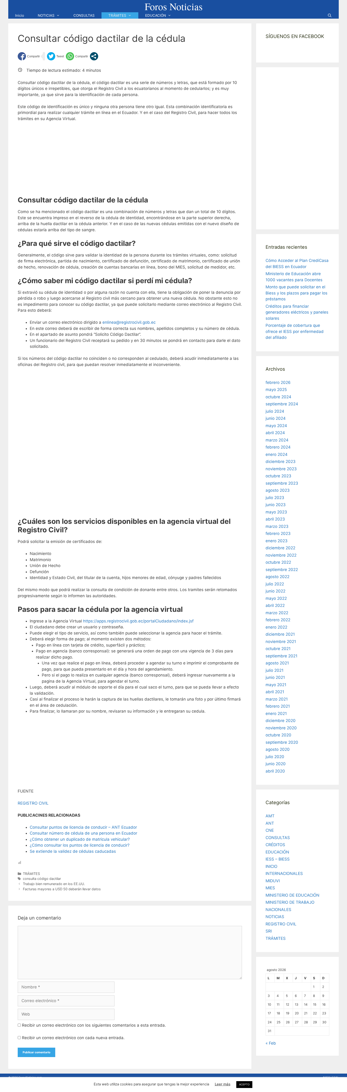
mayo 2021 (276, 684)
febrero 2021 (278, 706)
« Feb (271, 1043)
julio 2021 (275, 670)
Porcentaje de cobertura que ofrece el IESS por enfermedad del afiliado (295, 331)
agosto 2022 (277, 576)
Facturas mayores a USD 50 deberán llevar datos (62, 889)
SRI (269, 931)
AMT (270, 816)
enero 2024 (277, 454)
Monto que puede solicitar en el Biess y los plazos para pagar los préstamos (296, 293)
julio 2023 (275, 497)
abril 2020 (275, 771)
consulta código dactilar (42, 879)
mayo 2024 (276, 425)
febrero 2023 (278, 533)
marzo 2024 (277, 440)
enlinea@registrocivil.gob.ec (129, 322)
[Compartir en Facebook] (29, 56)
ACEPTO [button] (244, 1084)
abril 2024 (275, 432)
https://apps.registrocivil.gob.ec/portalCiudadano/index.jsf (138, 621)
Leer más (222, 1084)
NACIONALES (278, 909)
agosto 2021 (277, 663)
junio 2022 (275, 591)
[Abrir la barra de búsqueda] (330, 15)
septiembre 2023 (282, 483)
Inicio (19, 15)
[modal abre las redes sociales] (94, 56)
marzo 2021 (277, 699)
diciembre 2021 (280, 634)
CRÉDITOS (275, 844)
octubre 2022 (278, 562)
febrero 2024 (278, 447)
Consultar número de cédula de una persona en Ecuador (83, 833)
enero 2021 (276, 713)
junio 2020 (276, 763)
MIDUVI (273, 880)
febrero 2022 (278, 619)
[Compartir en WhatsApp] (77, 56)
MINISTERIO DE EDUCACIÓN (292, 895)
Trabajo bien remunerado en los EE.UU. (54, 884)
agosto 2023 (278, 490)
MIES (270, 888)
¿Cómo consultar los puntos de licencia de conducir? (80, 845)
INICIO (271, 866)
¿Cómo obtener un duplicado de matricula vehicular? (80, 839)
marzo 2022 (277, 612)
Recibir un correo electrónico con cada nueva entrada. (73, 1037)
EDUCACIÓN (155, 15)
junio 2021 (275, 677)
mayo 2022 (276, 598)
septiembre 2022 (282, 569)
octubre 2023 (278, 476)
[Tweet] (55, 56)
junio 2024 (276, 418)
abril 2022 (275, 605)
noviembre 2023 (281, 468)
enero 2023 (277, 540)
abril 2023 (275, 519)
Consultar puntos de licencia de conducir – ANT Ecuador (83, 827)
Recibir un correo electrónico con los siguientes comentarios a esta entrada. (94, 1025)
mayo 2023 (276, 512)
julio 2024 (275, 411)
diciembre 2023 (281, 461)
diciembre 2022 (280, 548)
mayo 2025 (276, 389)
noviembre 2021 (281, 641)
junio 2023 (276, 504)
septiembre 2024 (282, 404)
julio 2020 (275, 756)
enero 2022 (276, 627)
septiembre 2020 (282, 742)
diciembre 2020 (281, 720)
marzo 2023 (277, 526)
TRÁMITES (117, 15)
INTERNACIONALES (284, 873)
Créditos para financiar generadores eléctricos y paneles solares (297, 312)
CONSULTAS (84, 15)
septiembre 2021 (281, 656)
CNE (270, 830)
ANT (270, 823)
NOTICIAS (46, 15)
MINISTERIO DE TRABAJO (290, 902)
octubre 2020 (278, 735)
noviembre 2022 (281, 555)
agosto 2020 (278, 749)
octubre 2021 (278, 648)
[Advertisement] (129, 161)
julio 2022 (275, 584)
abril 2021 (275, 691)
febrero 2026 (278, 382)
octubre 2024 (278, 397)
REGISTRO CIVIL (33, 803)
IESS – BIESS (278, 859)
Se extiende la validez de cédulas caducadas (73, 851)
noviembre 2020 (281, 728)
